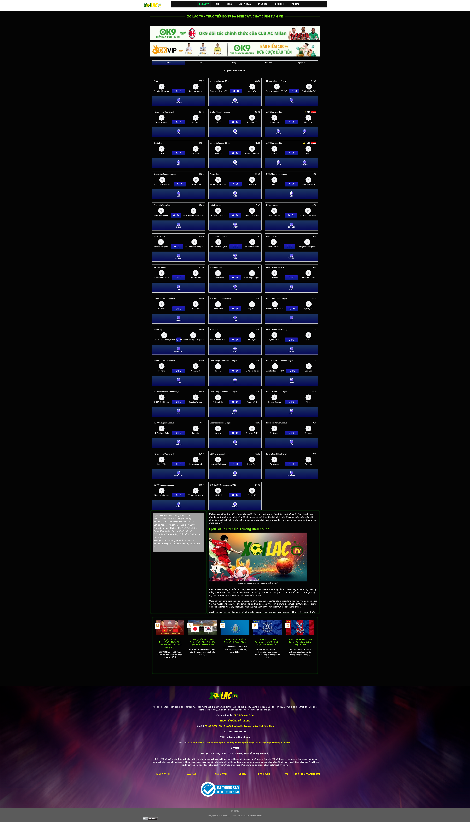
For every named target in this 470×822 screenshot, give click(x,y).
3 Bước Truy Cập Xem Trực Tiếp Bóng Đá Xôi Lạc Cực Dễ (177, 536)
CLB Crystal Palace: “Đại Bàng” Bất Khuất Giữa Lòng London (300, 642)
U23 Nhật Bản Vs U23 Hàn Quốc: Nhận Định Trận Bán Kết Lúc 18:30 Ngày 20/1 (202, 642)
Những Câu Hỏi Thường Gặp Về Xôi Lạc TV (174, 540)
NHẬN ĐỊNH (279, 4)
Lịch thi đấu (245, 4)
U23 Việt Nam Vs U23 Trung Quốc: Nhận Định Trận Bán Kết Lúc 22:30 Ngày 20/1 (170, 643)
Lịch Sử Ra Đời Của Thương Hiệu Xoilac (172, 515)
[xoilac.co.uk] (155, 5)
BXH (218, 4)
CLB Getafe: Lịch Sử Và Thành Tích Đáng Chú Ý (235, 640)
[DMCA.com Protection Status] (235, 818)
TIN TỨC (295, 4)
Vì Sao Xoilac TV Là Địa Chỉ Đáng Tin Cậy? (174, 525)
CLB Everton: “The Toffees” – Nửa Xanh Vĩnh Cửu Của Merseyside (267, 642)
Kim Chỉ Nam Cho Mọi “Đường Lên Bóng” (173, 518)
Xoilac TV (204, 4)
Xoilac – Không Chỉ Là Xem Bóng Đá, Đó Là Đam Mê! (177, 545)
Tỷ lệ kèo (262, 4)
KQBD (229, 4)
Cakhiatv (235, 811)
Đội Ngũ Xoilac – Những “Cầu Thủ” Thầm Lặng (175, 528)
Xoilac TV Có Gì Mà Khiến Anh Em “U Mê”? (174, 521)
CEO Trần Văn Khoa (244, 715)
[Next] (315, 645)
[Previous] (155, 645)
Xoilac (212, 514)
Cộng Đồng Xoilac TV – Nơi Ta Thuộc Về (173, 531)
